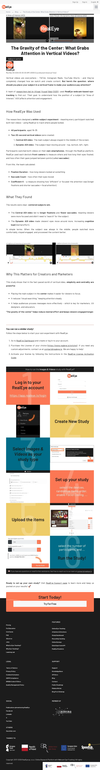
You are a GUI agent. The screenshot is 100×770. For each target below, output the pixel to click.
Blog (16, 12)
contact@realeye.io (53, 349)
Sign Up (75, 2)
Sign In (84, 2)
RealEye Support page (56, 583)
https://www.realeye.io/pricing (62, 345)
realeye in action (14, 59)
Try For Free (50, 603)
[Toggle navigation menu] (95, 7)
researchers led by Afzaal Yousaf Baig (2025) (37, 91)
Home (8, 12)
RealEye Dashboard (25, 340)
